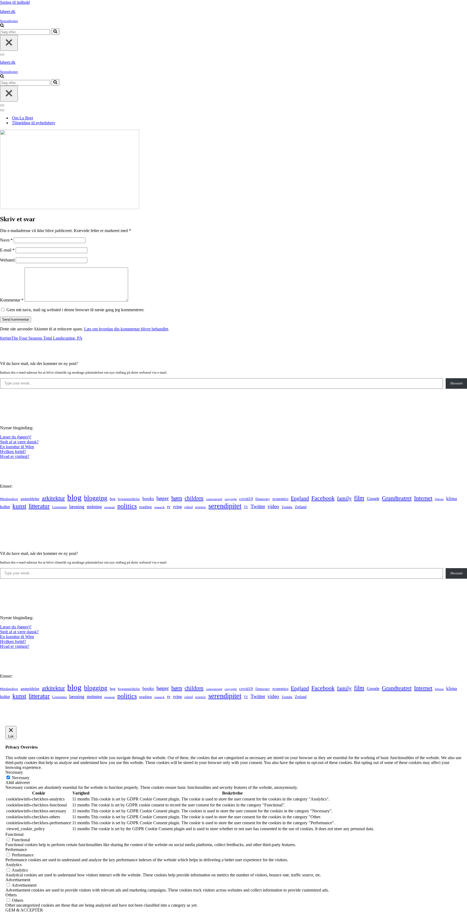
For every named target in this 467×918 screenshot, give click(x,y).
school (188, 507)
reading (145, 507)
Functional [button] (14, 834)
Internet (423, 498)
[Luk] (9, 43)
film (359, 498)
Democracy (262, 499)
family (344, 498)
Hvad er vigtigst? (14, 456)
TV (246, 507)
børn (176, 498)
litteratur (39, 506)
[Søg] (2, 26)
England (300, 498)
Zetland (300, 507)
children (194, 498)
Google (373, 498)
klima (451, 498)
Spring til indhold (15, 2)
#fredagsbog (9, 499)
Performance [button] (16, 849)
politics (127, 506)
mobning (94, 506)
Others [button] (11, 895)
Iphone (439, 499)
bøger (162, 498)
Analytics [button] (13, 864)
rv (169, 506)
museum (109, 507)
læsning (76, 506)
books (148, 498)
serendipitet (224, 506)
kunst (19, 506)
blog (74, 497)
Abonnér (456, 383)
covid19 (246, 499)
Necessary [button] (14, 772)
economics (280, 499)
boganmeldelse (129, 499)
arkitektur (53, 498)
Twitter (258, 506)
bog (112, 499)
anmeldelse (30, 499)
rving (177, 506)
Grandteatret (397, 498)
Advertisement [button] (17, 879)
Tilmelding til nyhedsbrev (33, 122)
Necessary (20, 777)
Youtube (287, 507)
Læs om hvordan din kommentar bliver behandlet (126, 329)
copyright (231, 499)
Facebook (323, 498)
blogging (95, 497)
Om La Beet (22, 118)
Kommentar (12, 300)
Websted (7, 260)
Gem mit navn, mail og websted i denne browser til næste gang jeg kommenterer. (75, 309)
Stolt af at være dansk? (19, 442)
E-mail (7, 250)
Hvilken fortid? (13, 451)
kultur (5, 506)
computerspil (214, 499)
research (159, 507)
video (273, 506)
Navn (6, 240)
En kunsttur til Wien (17, 446)
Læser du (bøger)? (15, 437)
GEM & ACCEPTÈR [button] (24, 910)
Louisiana (59, 507)
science (200, 507)
